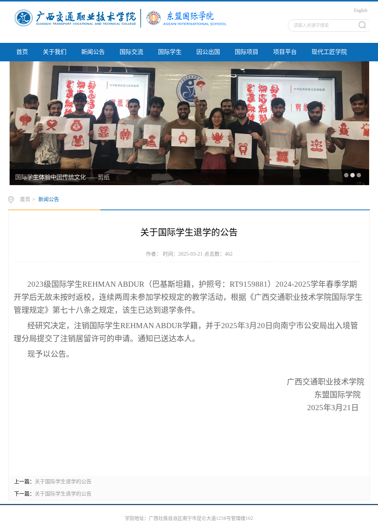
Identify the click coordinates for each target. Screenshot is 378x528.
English (360, 10)
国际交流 (131, 52)
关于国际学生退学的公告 (63, 481)
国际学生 (170, 52)
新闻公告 (93, 52)
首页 (22, 52)
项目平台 (285, 52)
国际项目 (246, 52)
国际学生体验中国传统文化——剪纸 (62, 177)
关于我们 (54, 52)
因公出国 (208, 52)
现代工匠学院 (329, 52)
